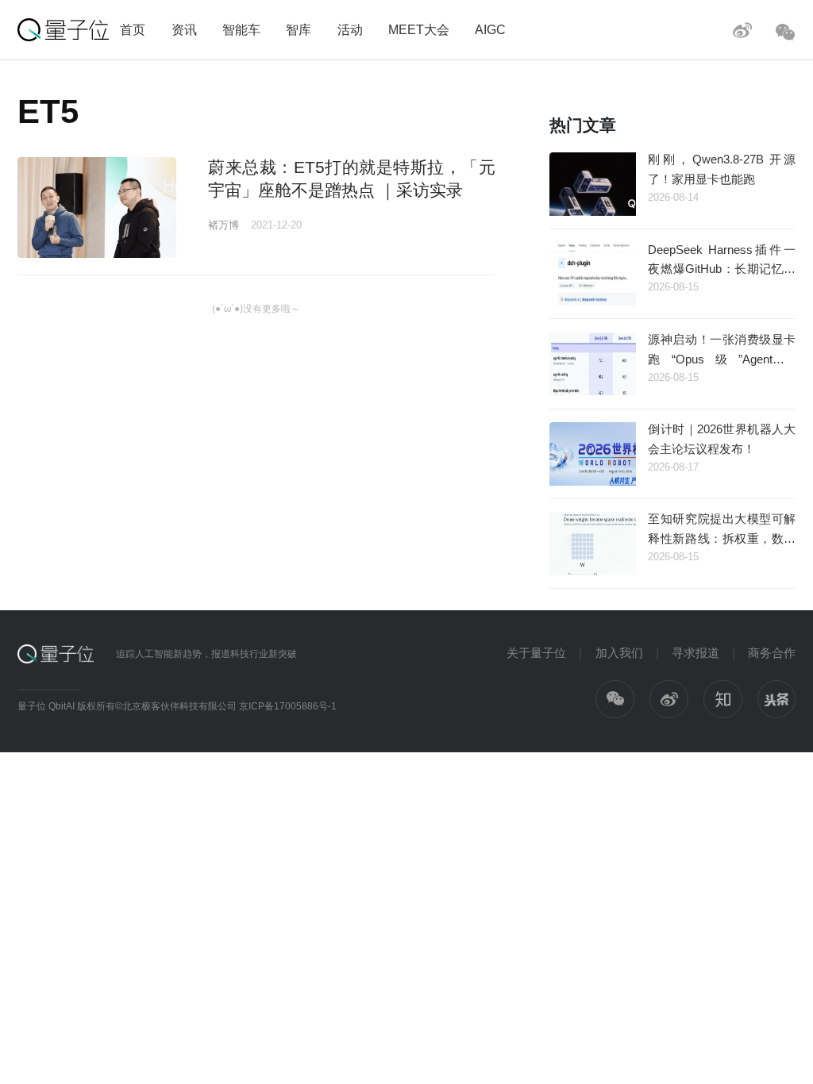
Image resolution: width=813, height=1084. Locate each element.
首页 (132, 29)
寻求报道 (695, 652)
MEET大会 (418, 29)
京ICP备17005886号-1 (288, 706)
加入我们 (619, 652)
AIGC (490, 29)
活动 (350, 29)
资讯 (184, 29)
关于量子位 (536, 652)
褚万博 (223, 225)
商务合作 (772, 652)
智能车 (241, 29)
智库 (298, 29)
